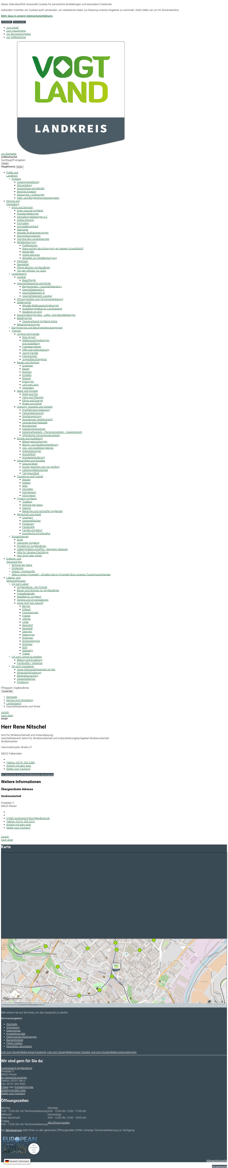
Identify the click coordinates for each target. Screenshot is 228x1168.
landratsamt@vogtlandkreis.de (28, 818)
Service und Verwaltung (19, 700)
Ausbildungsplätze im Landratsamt (42, 308)
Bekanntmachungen (28, 324)
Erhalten (27, 375)
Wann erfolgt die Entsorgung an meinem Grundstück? (53, 248)
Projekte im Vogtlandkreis (31, 546)
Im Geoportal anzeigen (14, 774)
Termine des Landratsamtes (33, 239)
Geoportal (22, 229)
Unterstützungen (31, 451)
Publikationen (29, 245)
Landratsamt (19, 273)
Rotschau (27, 637)
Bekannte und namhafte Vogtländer (42, 511)
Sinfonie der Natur (32, 504)
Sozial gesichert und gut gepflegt (40, 466)
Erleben (26, 482)
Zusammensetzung (28, 182)
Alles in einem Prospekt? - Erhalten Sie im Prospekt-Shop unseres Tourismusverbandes (61, 574)
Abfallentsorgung (26, 242)
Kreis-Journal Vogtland (30, 210)
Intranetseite (219, 1166)
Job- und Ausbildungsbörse (37, 447)
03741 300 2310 (20, 821)
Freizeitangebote (31, 346)
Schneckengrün (31, 640)
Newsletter (23, 264)
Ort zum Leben (20, 584)
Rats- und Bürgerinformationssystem (38, 197)
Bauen (25, 368)
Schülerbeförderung (33, 457)
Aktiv (25, 485)
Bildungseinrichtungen (34, 441)
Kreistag (16, 178)
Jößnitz (26, 618)
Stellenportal (24, 302)
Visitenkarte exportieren (40, 774)
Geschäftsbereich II (33, 289)
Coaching (27, 517)
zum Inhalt (12, 27)
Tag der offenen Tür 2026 (31, 270)
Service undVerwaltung (13, 202)
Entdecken (17, 568)
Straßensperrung (32, 416)
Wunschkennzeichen (29, 235)
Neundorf (27, 625)
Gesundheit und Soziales (31, 460)
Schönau (27, 644)
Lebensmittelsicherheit (35, 470)
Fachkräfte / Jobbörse (29, 663)
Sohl (24, 647)
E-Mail (4, 1087)
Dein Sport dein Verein (29, 555)
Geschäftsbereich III (33, 292)
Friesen (26, 615)
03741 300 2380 (20, 762)
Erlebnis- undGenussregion (14, 560)
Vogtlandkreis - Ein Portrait (32, 587)
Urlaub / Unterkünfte (23, 571)
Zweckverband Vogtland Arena (39, 321)
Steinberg (27, 650)
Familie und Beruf (32, 530)
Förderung (28, 523)
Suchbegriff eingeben (13, 160)
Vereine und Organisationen (32, 599)
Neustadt (27, 628)
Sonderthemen (20, 536)
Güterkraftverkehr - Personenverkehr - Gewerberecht (52, 432)
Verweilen (27, 489)
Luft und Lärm (30, 384)
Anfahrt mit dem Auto (18, 765)
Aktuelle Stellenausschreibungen (40, 305)
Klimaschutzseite (216, 1160)
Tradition (27, 501)
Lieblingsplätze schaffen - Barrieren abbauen (42, 549)
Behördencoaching (27, 675)
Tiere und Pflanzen (33, 397)
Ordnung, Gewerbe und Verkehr (35, 406)
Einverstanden (19, 22)
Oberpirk (27, 631)
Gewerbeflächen (31, 520)
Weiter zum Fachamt (18, 768)
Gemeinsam (29, 492)
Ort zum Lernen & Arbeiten (27, 656)
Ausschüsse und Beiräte (30, 188)
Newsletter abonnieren (19, 1046)
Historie (26, 508)
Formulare (23, 223)
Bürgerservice (14, 1130)
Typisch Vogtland (27, 498)
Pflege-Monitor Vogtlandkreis (33, 267)
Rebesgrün (28, 634)
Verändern (28, 387)
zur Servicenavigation (18, 33)
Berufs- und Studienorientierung (40, 444)
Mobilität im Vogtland (29, 596)
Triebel (26, 653)
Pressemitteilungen (28, 213)
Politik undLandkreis (12, 174)
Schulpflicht (28, 454)
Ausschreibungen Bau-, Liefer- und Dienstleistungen (46, 314)
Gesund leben (30, 463)
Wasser (26, 378)
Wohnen (27, 371)
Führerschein (29, 356)
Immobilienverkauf (27, 226)
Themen (16, 330)
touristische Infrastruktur (36, 533)
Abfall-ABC (28, 251)
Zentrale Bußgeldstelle (34, 422)
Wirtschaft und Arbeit (29, 514)
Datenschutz (13, 1030)
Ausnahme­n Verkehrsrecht (37, 419)
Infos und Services (22, 207)
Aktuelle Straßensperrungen (33, 232)
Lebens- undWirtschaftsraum (16, 579)
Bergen (26, 606)
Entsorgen (28, 381)
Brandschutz (29, 425)
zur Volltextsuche (16, 37)
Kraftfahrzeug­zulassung (36, 409)
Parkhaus (22, 261)
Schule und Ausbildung (30, 438)
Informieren (28, 495)
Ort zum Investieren (23, 666)
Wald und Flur (30, 394)
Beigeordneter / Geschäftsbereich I (42, 286)
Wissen (26, 479)
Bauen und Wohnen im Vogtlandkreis (38, 590)
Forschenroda (30, 612)
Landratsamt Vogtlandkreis (16, 1068)
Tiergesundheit (30, 473)
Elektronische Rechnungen (21, 1036)
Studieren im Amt (32, 311)
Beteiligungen (24, 318)
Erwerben (27, 365)
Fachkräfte (28, 527)
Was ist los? (29, 337)
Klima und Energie (32, 400)
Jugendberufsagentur (34, 359)
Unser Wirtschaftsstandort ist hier (36, 669)
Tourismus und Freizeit (30, 476)
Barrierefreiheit (14, 1040)
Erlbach (26, 609)
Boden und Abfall (32, 403)
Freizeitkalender (26, 593)
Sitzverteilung (24, 185)
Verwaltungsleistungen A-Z (32, 216)
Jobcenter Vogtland (28, 542)
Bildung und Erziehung (29, 659)
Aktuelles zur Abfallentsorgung (39, 258)
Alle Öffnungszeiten (59, 1122)
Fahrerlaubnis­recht (33, 413)
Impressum (13, 1027)
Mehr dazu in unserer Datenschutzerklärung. (27, 15)
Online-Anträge (25, 220)
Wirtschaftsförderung (29, 672)
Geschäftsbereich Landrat (37, 296)
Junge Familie (30, 352)
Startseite (11, 697)
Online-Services (31, 254)
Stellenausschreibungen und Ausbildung (35, 342)
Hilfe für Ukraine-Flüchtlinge (32, 552)
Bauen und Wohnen (28, 362)
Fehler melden (14, 1043)
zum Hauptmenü (16, 30)
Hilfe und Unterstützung (35, 349)
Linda (25, 621)
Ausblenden (6, 22)
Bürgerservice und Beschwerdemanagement (37, 327)
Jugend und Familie (28, 333)
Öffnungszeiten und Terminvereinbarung (40, 299)
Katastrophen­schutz (33, 428)
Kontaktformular (15, 1033)
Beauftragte (29, 280)
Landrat (21, 277)
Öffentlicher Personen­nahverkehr (41, 435)
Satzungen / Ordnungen (30, 194)
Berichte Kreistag (26, 191)
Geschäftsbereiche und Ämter (34, 283)
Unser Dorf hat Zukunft (30, 603)
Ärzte (20, 539)
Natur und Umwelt (27, 390)
